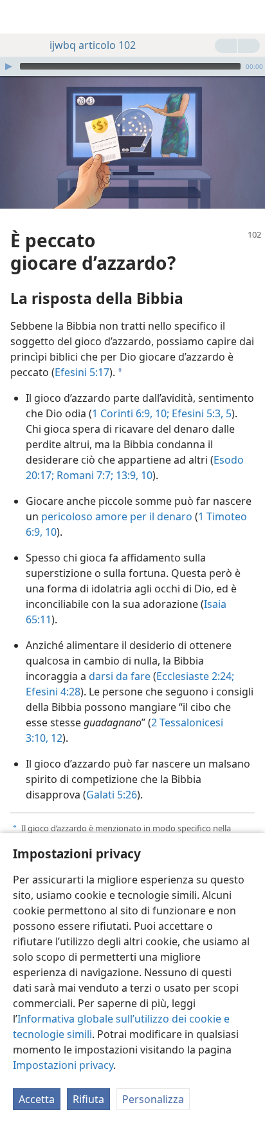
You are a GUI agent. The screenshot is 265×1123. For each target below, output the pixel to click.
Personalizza (153, 1099)
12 (55, 738)
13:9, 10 (132, 475)
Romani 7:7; (83, 475)
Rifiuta (88, 1099)
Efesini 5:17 (82, 372)
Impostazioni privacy (63, 1065)
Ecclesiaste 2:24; (195, 676)
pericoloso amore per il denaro (116, 516)
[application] (132, 66)
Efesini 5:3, (196, 413)
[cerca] (249, 16)
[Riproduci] (8, 66)
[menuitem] (19, 17)
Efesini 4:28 (53, 691)
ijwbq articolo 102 (93, 45)
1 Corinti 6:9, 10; (130, 413)
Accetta (37, 1099)
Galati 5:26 (111, 795)
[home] (19, 17)
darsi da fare (120, 676)
